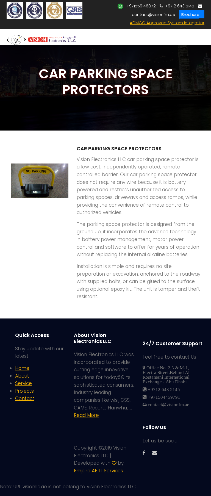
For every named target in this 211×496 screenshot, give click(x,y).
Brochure (190, 14)
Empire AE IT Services (98, 470)
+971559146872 (139, 6)
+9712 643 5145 (178, 6)
